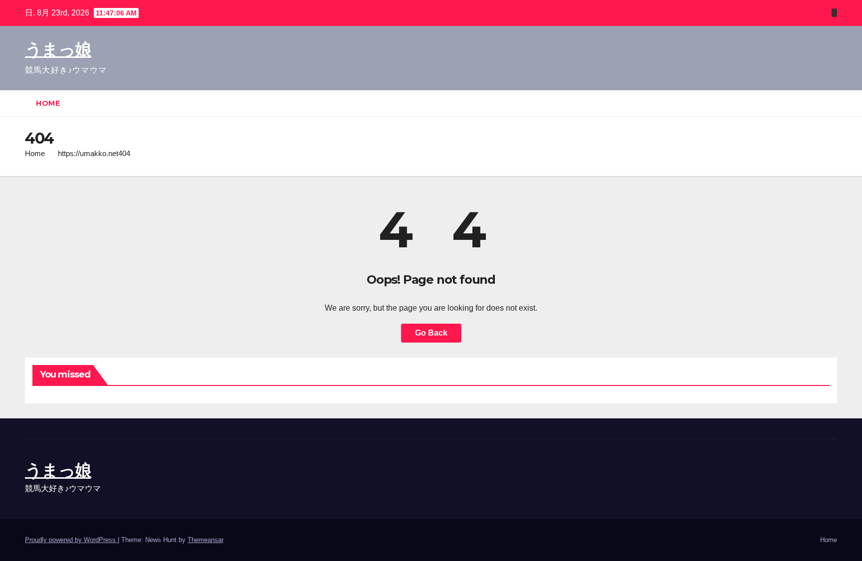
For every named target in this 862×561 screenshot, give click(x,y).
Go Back (431, 333)
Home (48, 103)
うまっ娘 (58, 49)
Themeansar (205, 540)
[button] (830, 103)
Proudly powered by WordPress (71, 540)
